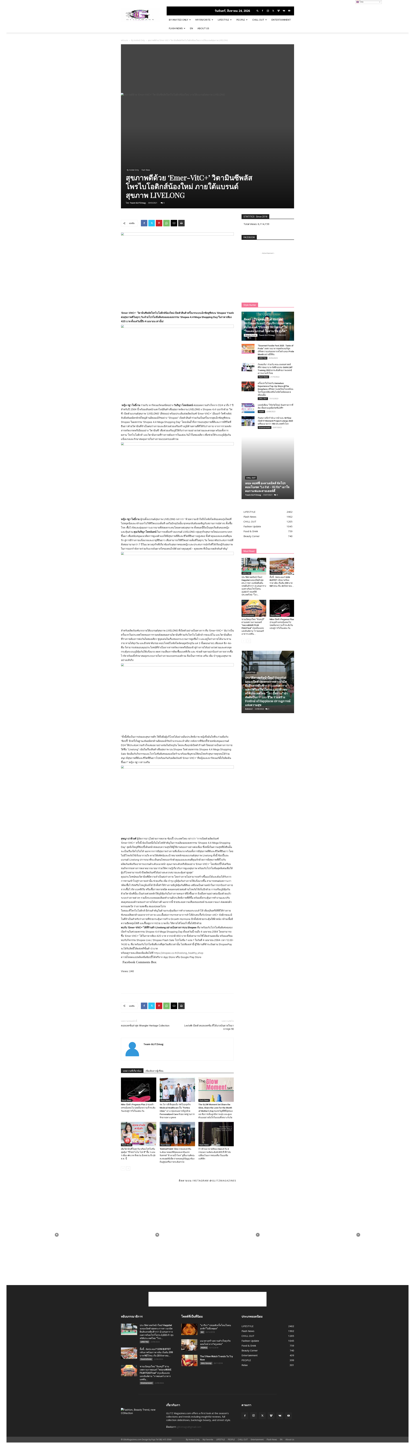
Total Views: (250, 224)
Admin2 (248, 709)
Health (261, 411)
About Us (203, 28)
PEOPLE (240, 19)
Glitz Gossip (206, 1363)
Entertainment (281, 19)
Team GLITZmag (138, 203)
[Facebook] (262, 10)
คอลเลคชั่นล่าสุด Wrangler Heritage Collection (145, 1025)
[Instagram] (267, 10)
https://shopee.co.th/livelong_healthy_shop (178, 952)
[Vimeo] (278, 10)
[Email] (174, 223)
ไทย (361, 2)
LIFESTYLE (223, 19)
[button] (257, 10)
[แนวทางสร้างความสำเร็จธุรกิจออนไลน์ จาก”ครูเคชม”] (189, 1345)
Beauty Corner (250, 335)
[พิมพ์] (181, 223)
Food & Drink (276, 573)
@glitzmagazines (222, 1180)
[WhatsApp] (166, 223)
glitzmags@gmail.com (189, 1426)
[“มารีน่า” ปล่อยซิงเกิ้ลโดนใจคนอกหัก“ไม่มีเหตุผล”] (189, 1329)
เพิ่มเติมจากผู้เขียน (154, 1071)
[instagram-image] (56, 1235)
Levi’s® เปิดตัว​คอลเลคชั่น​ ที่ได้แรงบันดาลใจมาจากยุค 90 (209, 1027)
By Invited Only (178, 19)
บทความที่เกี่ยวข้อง (132, 1071)
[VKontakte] (283, 10)
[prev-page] (123, 1168)
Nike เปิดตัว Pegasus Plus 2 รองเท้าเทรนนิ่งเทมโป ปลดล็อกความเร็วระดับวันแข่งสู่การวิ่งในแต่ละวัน (138, 1107)
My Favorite (203, 19)
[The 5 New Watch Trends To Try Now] (189, 1360)
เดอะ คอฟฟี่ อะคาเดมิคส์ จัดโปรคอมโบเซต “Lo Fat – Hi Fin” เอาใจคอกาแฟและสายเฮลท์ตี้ (267, 487)
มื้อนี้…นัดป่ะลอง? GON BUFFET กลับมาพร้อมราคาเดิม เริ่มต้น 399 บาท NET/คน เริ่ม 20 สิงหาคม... (156, 1352)
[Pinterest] (159, 223)
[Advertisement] (207, 68)
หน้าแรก (124, 40)
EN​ (191, 28)
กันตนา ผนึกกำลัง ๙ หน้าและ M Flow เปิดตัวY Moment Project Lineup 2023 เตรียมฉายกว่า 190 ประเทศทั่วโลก (275, 421)
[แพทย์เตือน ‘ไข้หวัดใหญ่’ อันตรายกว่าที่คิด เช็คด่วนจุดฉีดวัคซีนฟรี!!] (248, 408)
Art (202, 1332)
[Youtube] (289, 10)
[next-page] (128, 1168)
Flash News (176, 28)
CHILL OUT (258, 19)
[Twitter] (273, 10)
